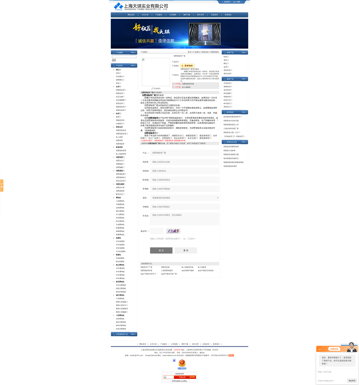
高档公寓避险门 (122, 302)
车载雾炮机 (120, 204)
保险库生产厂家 (146, 267)
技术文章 (200, 15)
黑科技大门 (228, 107)
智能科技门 (228, 97)
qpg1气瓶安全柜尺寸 (148, 274)
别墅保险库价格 (188, 84)
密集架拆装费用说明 (231, 147)
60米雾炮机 (120, 275)
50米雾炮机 (120, 272)
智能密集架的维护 (230, 166)
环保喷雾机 (120, 258)
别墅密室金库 (121, 130)
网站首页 (131, 15)
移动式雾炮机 (121, 292)
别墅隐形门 (120, 164)
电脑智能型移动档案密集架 (234, 162)
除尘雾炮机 (120, 265)
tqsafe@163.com (136, 355)
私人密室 (119, 137)
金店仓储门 (120, 97)
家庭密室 (119, 147)
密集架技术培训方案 (231, 121)
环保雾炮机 (120, 218)
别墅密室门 (120, 157)
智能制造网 (189, 355)
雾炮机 (118, 198)
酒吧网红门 (120, 80)
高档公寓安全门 (122, 305)
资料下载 (186, 15)
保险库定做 (165, 267)
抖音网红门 (120, 77)
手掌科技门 (228, 83)
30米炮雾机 (120, 241)
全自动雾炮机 (121, 285)
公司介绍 (145, 15)
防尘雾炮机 (120, 221)
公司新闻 (172, 15)
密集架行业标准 (229, 151)
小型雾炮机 (120, 299)
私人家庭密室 (121, 154)
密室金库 (119, 127)
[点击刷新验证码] (173, 231)
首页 (189, 52)
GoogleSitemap (151, 355)
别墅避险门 (120, 171)
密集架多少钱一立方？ (232, 132)
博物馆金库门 (121, 90)
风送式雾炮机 (121, 329)
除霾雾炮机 (120, 235)
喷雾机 (118, 255)
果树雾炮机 (120, 231)
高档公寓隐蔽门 (122, 312)
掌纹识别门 (228, 74)
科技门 (118, 73)
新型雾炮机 (120, 282)
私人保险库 (186, 87)
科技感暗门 (228, 93)
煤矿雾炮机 (120, 211)
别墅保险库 (120, 144)
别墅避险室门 (121, 174)
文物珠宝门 (120, 124)
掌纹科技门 (228, 70)
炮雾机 (118, 238)
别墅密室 (119, 140)
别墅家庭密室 (121, 151)
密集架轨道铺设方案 (231, 154)
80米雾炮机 (120, 278)
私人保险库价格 (187, 267)
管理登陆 (197, 355)
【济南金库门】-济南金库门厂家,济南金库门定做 (242, 136)
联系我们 (228, 15)
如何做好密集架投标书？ (233, 117)
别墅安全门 (120, 161)
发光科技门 (228, 90)
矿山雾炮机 (120, 214)
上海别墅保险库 (167, 270)
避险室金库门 (121, 107)
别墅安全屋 (120, 188)
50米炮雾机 (120, 245)
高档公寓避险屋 (122, 309)
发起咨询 (352, 381)
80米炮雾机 (120, 248)
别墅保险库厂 (159, 141)
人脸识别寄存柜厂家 (231, 129)
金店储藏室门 (121, 100)
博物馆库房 (120, 120)
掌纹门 (118, 83)
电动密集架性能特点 (231, 158)
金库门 (118, 87)
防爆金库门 (120, 93)
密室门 (118, 117)
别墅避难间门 (121, 177)
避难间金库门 (121, 110)
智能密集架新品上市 (231, 125)
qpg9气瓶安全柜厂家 (169, 274)
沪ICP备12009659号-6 (219, 355)
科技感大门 (228, 103)
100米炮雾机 (121, 251)
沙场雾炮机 (120, 225)
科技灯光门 (228, 100)
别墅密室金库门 (122, 134)
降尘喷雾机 (120, 262)
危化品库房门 (121, 181)
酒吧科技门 (228, 87)
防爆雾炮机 (120, 228)
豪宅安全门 (120, 194)
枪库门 (118, 114)
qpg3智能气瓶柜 (188, 270)
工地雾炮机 (120, 201)
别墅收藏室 (120, 184)
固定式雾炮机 (121, 288)
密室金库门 (120, 103)
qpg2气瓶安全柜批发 (206, 270)
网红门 (118, 70)
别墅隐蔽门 (120, 167)
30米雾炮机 (120, 268)
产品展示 (159, 15)
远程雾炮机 (120, 208)
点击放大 (157, 88)
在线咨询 (214, 15)
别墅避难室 (120, 191)
